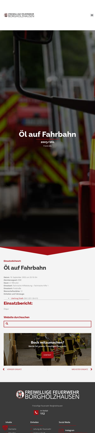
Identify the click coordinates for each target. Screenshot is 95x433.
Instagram (69, 430)
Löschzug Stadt (17, 298)
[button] (92, 15)
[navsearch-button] (7, 324)
